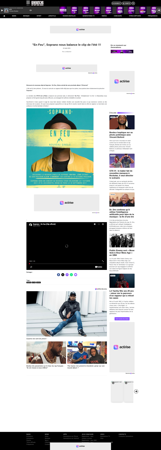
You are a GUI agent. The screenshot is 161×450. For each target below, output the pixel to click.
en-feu (33, 282)
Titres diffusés (135, 16)
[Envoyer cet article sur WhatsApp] (71, 275)
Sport (39, 16)
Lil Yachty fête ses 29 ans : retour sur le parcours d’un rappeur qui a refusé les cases (121, 294)
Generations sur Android (71, 438)
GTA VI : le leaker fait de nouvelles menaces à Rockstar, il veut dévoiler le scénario (121, 174)
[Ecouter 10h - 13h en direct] (122, 51)
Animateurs (30, 438)
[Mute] (30, 10)
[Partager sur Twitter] (62, 275)
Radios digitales (69, 16)
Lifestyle (52, 16)
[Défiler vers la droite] (136, 391)
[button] (117, 391)
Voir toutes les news (122, 319)
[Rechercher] (133, 3)
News (14, 16)
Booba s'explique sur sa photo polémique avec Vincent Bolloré (121, 134)
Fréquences (152, 16)
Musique (26, 16)
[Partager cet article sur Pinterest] (67, 275)
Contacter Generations (126, 436)
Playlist (28, 440)
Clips (101, 438)
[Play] (2, 10)
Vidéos (104, 16)
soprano (29, 282)
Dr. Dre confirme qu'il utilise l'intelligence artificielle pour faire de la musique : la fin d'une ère (121, 213)
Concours (118, 16)
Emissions (29, 436)
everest (38, 282)
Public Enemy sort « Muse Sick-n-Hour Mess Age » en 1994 (121, 252)
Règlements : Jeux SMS (89, 440)
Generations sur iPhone (70, 436)
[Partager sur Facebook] (58, 275)
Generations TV (89, 16)
